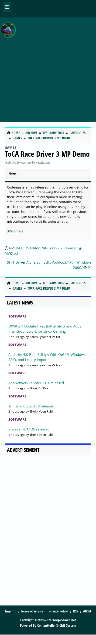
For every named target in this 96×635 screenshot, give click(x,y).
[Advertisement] (48, 67)
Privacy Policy (58, 611)
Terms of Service (32, 611)
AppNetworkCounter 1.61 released (36, 382)
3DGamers (15, 231)
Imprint (10, 611)
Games (10, 147)
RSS (75, 611)
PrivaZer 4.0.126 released (29, 429)
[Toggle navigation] (7, 7)
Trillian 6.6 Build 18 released (31, 406)
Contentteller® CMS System (56, 625)
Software (17, 316)
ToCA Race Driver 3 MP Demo (47, 154)
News (12, 173)
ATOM (87, 611)
